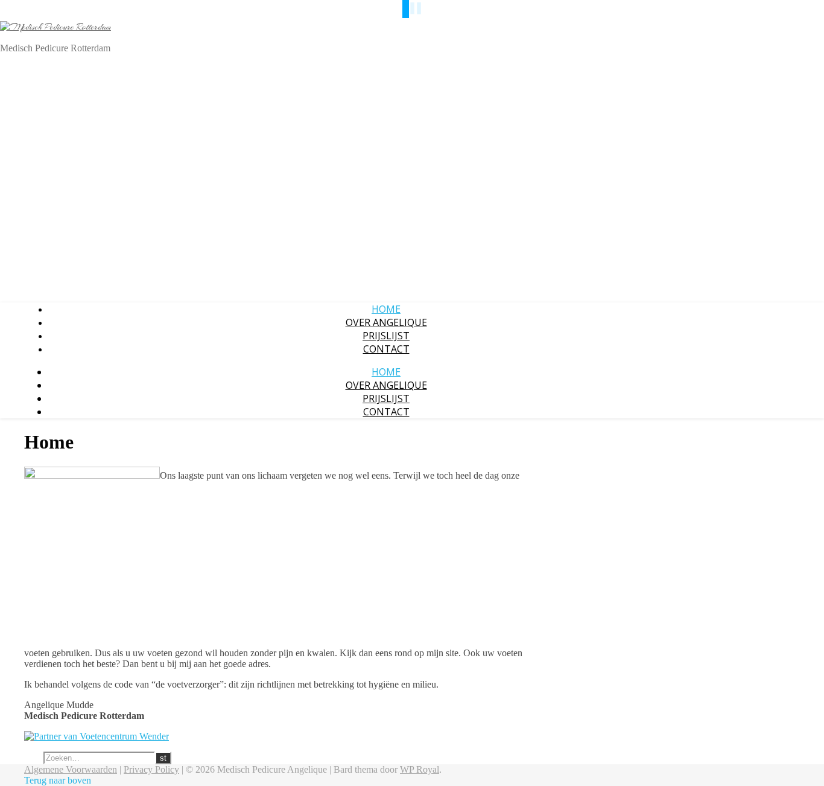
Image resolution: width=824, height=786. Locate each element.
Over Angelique (386, 322)
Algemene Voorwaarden (70, 769)
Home (386, 309)
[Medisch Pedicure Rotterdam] (55, 27)
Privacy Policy (151, 769)
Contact (386, 349)
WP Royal (419, 769)
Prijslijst (386, 335)
